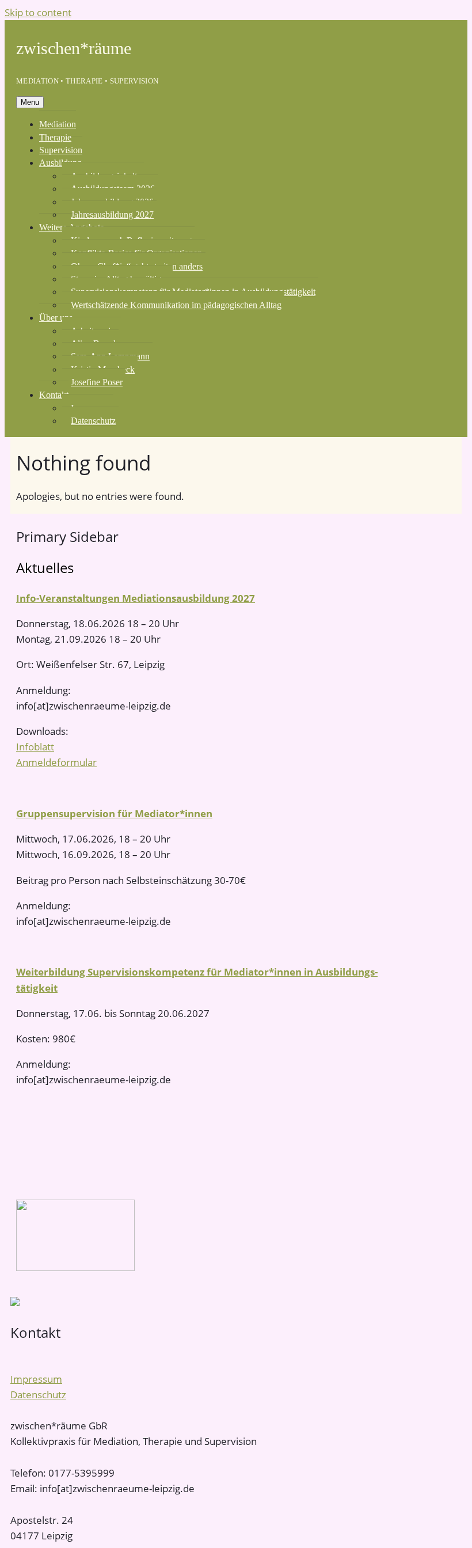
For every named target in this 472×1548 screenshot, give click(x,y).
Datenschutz (93, 421)
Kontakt (53, 395)
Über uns (56, 317)
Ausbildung (60, 163)
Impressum (36, 1379)
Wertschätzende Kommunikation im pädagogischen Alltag (176, 305)
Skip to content (38, 12)
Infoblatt (35, 746)
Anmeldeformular (56, 762)
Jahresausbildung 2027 (112, 214)
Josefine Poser (97, 382)
